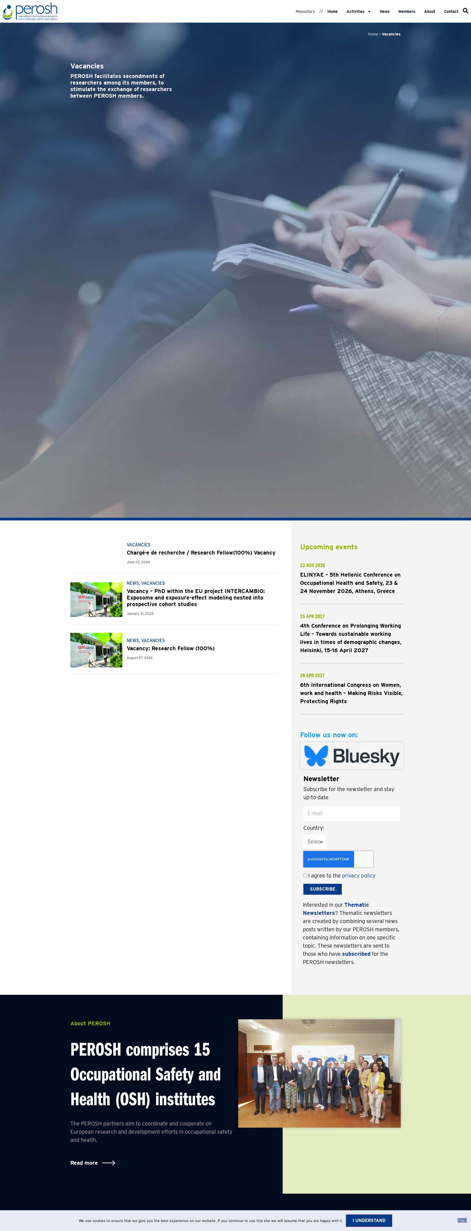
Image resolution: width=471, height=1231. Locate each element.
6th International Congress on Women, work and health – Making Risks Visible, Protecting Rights (351, 693)
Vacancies (138, 544)
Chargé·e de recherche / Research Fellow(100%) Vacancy (201, 552)
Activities (355, 11)
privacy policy (359, 875)
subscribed (356, 954)
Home (332, 11)
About (429, 11)
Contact (451, 11)
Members (406, 11)
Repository (305, 11)
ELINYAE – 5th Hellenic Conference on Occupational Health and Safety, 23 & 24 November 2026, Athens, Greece (350, 582)
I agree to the (342, 875)
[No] (462, 1220)
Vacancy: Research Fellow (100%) (171, 648)
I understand (369, 1220)
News (385, 11)
